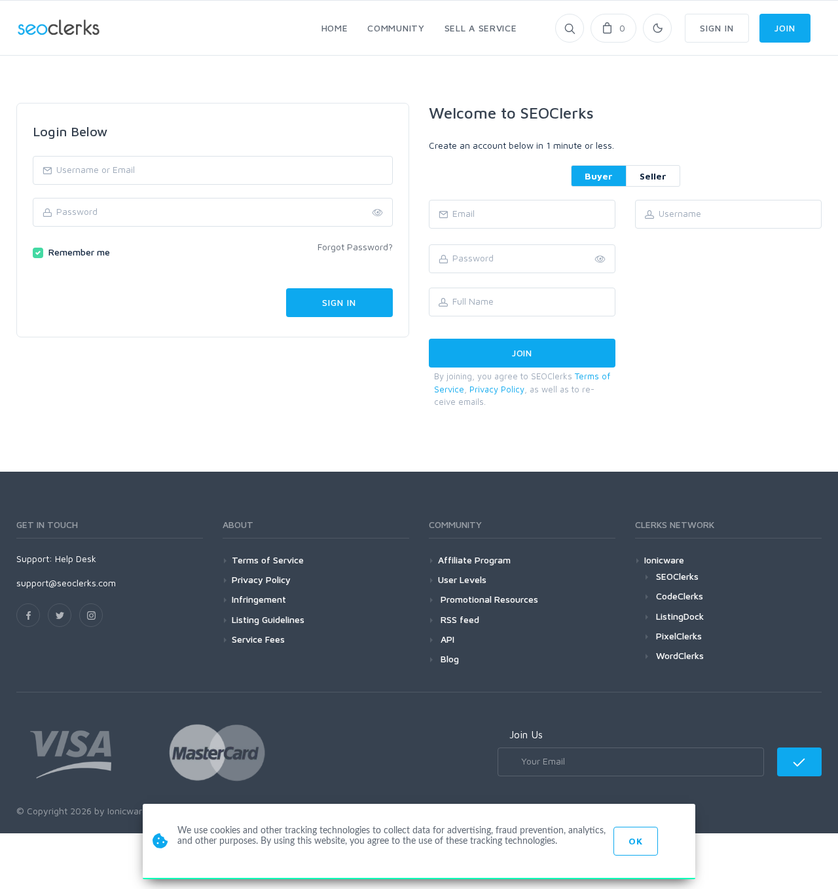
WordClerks (680, 655)
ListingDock (680, 616)
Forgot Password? (355, 246)
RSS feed (458, 619)
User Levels (462, 579)
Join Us (526, 734)
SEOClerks (677, 576)
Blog (448, 658)
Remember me (79, 251)
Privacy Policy (496, 389)
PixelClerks (679, 635)
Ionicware (664, 559)
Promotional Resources (488, 599)
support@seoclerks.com (66, 582)
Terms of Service (268, 559)
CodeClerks (679, 595)
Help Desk (75, 558)
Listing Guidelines (268, 619)
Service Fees (258, 639)
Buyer (599, 175)
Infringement (259, 599)
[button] (600, 259)
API (446, 639)
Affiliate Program (474, 559)
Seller (653, 175)
